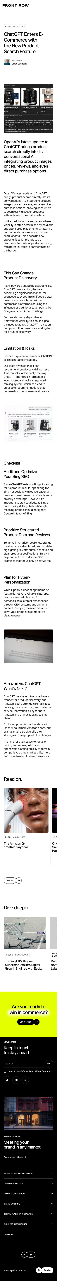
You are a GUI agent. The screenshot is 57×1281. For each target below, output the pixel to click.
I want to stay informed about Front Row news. (30, 1071)
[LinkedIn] (16, 1080)
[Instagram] (25, 1080)
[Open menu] (53, 5)
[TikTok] (7, 1080)
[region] (30, 826)
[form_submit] (48, 1063)
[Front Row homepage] (15, 5)
